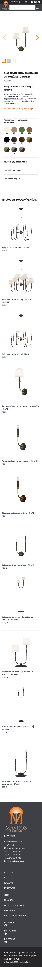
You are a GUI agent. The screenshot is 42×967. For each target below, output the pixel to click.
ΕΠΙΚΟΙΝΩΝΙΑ (9, 910)
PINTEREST (9, 939)
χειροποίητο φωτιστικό (13, 99)
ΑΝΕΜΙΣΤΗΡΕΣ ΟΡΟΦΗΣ (14, 905)
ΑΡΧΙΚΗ (7, 895)
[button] (37, 37)
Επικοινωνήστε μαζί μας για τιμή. (19, 108)
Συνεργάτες (9, 888)
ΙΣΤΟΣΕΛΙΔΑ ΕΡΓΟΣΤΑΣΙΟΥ (15, 915)
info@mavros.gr (17, 861)
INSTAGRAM (10, 931)
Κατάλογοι (8, 883)
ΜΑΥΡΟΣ (14, 103)
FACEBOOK (9, 922)
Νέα (5, 878)
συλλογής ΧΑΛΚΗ (14, 96)
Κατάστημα (9, 873)
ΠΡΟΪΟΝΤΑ (8, 900)
